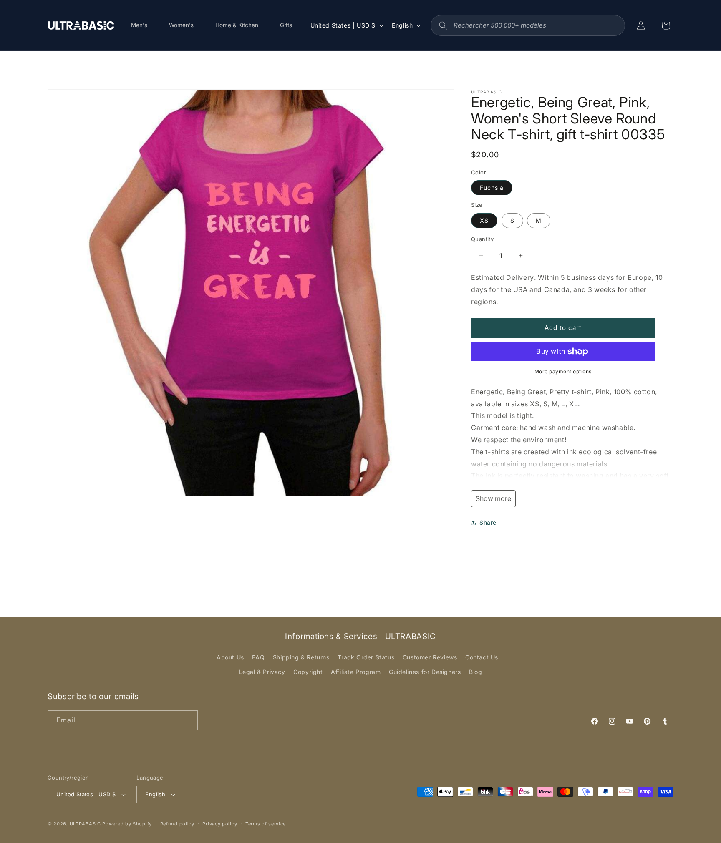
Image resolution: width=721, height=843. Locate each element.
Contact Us (481, 657)
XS (484, 220)
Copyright (308, 671)
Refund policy (177, 824)
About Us (230, 657)
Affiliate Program (356, 671)
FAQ (258, 657)
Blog (475, 671)
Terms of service (265, 824)
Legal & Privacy (262, 671)
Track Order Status (366, 657)
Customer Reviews (430, 657)
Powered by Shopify (127, 824)
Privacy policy (219, 824)
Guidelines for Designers (425, 671)
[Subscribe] (188, 720)
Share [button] (488, 522)
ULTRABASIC (85, 824)
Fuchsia (492, 187)
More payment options (563, 371)
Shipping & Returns (301, 657)
